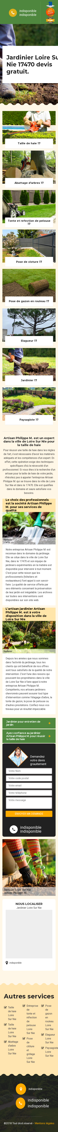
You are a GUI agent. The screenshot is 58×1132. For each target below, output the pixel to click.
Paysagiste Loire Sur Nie (49, 1051)
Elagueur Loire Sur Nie (49, 1038)
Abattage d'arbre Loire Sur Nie (12, 1047)
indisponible (27, 11)
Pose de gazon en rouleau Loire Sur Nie (49, 1017)
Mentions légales (44, 1123)
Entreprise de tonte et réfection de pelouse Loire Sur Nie (31, 1019)
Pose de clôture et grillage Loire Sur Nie (31, 1050)
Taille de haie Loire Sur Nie (12, 1013)
